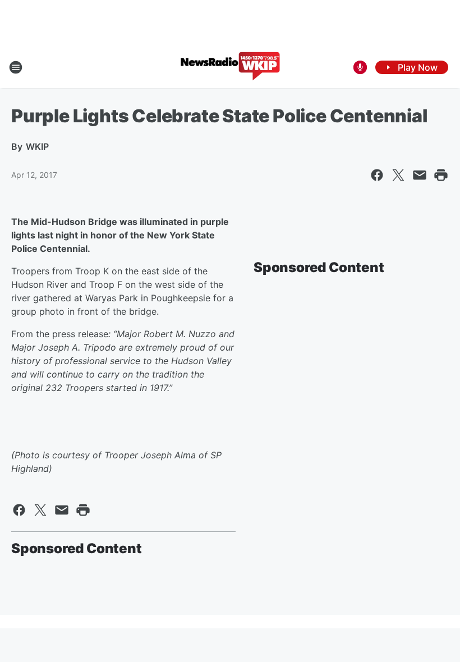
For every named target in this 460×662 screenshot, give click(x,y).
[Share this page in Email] (419, 175)
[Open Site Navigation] (15, 67)
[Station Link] (230, 67)
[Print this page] (441, 175)
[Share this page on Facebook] (377, 175)
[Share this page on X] (398, 175)
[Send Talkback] (360, 67)
